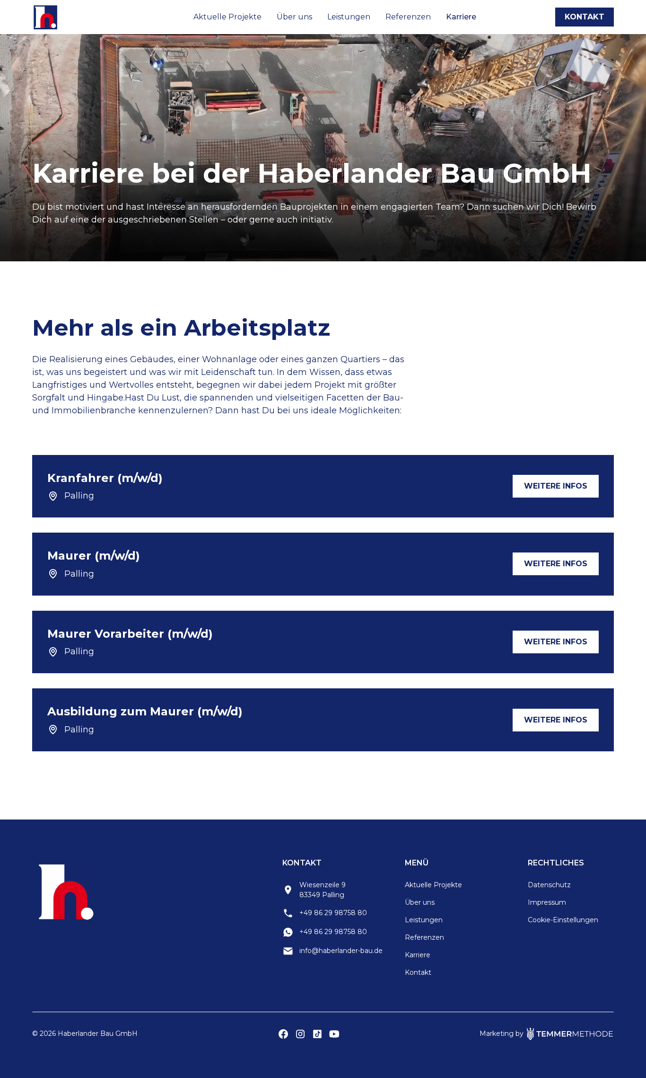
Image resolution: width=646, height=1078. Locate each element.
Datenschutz (549, 885)
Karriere (461, 16)
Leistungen (348, 16)
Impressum (547, 902)
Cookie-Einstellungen (563, 920)
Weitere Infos (555, 485)
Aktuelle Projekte (227, 16)
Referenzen (408, 16)
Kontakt (584, 16)
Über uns (294, 16)
